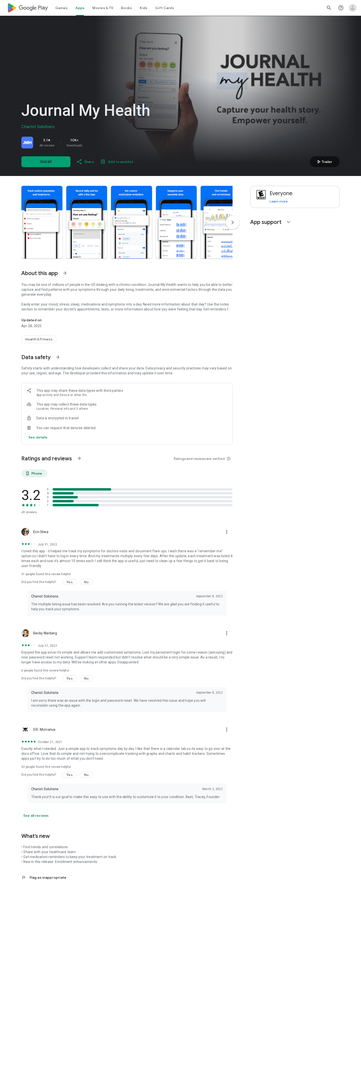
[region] (90, 142)
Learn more (279, 201)
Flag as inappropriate (43, 877)
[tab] (61, 8)
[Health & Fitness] (38, 339)
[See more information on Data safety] (58, 357)
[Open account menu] (353, 8)
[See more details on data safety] (38, 437)
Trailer (324, 162)
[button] (41, 222)
